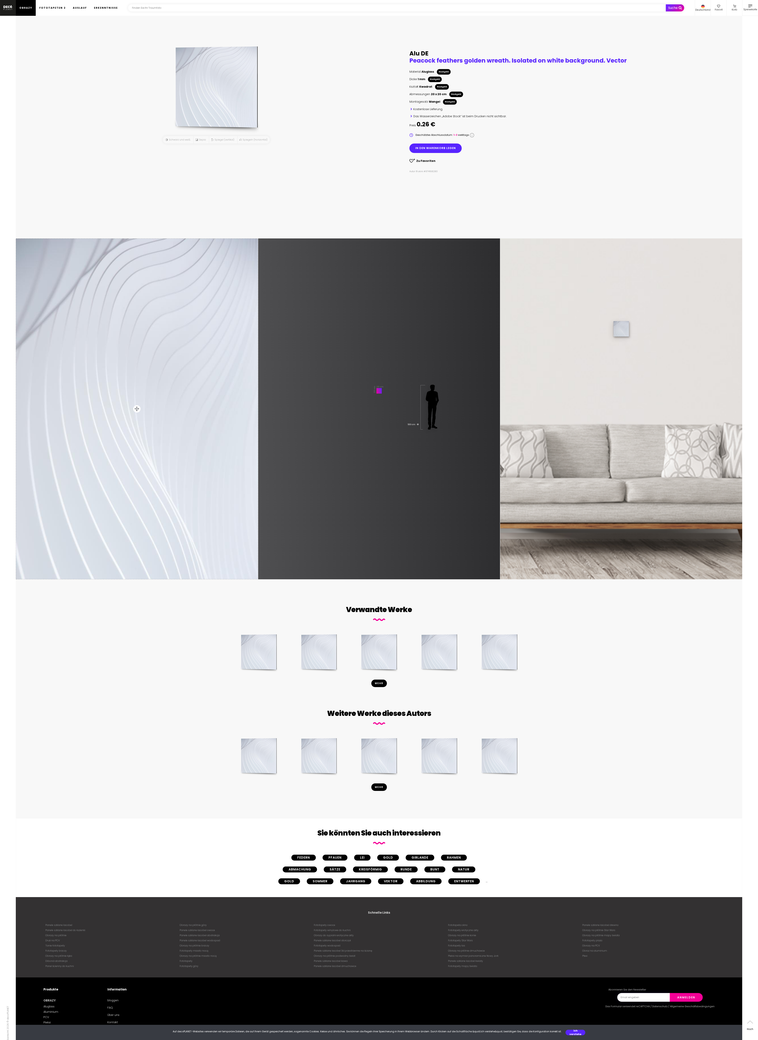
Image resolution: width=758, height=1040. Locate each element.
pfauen (334, 857)
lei (362, 857)
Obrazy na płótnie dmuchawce (466, 950)
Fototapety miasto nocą (194, 950)
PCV (46, 1017)
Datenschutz (660, 1006)
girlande (420, 857)
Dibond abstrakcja (56, 961)
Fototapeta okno (458, 925)
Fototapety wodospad (327, 945)
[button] (703, 8)
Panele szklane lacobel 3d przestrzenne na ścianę (343, 950)
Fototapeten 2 (52, 7)
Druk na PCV (52, 940)
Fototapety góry (189, 966)
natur (463, 869)
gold (388, 857)
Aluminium (50, 1012)
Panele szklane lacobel (58, 925)
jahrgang (355, 881)
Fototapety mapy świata (462, 966)
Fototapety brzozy (56, 950)
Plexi (584, 955)
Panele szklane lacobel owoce (197, 930)
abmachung (300, 869)
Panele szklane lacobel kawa (331, 961)
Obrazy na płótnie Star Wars (598, 930)
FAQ (110, 1008)
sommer (320, 881)
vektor (391, 881)
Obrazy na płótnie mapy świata (601, 935)
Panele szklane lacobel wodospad (200, 940)
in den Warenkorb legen (435, 148)
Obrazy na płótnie (56, 935)
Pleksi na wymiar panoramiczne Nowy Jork (473, 955)
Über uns (113, 1015)
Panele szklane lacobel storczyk (332, 940)
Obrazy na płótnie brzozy (194, 945)
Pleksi (47, 1022)
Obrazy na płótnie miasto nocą (198, 955)
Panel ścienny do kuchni (59, 966)
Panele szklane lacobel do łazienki (65, 930)
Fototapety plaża (592, 940)
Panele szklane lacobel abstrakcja (200, 935)
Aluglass (48, 1006)
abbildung (426, 881)
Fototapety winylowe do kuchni (332, 930)
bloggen (113, 1000)
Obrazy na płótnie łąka (58, 955)
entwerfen (464, 881)
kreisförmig (370, 869)
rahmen (454, 857)
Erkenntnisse (106, 7)
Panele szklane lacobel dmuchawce (335, 966)
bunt (434, 869)
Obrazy (25, 7)
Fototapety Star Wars (460, 940)
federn (303, 857)
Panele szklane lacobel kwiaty (465, 961)
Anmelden (686, 997)
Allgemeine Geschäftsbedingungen (692, 1006)
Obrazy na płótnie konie (462, 935)
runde (406, 869)
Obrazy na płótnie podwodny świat (334, 955)
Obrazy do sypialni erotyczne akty (334, 935)
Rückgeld (444, 71)
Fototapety (186, 961)
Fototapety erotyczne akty (463, 930)
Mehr (379, 683)
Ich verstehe (575, 1032)
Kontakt (112, 1022)
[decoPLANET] (8, 8)
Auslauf (80, 7)
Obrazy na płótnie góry (193, 925)
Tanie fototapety (55, 945)
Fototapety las (456, 945)
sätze (335, 869)
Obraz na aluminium (594, 950)
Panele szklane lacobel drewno (600, 925)
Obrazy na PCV (591, 945)
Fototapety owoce (324, 925)
